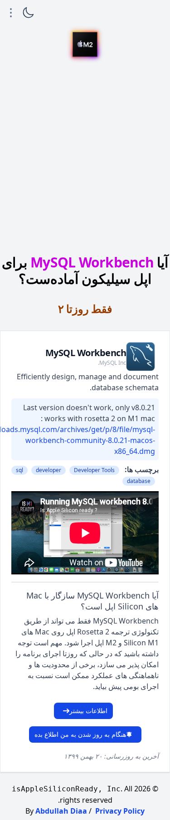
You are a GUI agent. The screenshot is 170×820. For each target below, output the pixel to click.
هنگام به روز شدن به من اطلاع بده (80, 734)
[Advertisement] (85, 157)
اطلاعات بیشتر (88, 710)
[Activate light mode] (28, 12)
